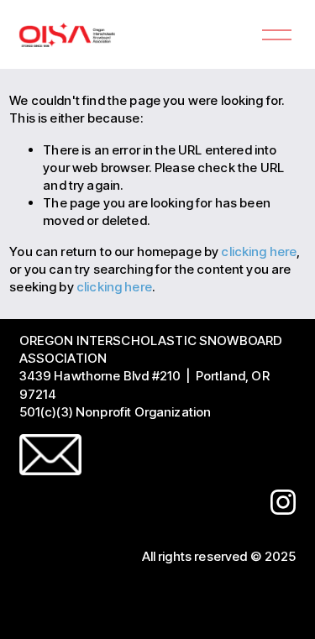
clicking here (259, 251)
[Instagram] (283, 502)
